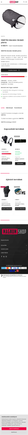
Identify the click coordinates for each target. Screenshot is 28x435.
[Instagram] (6, 257)
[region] (14, 425)
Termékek (10, 84)
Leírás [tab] (2, 108)
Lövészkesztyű (5, 202)
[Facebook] (2, 257)
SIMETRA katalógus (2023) (8, 122)
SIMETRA (3, 115)
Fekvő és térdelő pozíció (15, 82)
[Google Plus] (4, 257)
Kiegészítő (4, 84)
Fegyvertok (17, 157)
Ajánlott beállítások (14, 428)
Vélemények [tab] (9, 108)
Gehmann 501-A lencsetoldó (6, 159)
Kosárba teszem (12, 70)
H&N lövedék (18, 202)
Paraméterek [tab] (18, 108)
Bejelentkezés (5, 240)
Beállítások (14, 432)
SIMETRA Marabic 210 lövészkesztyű (6, 204)
